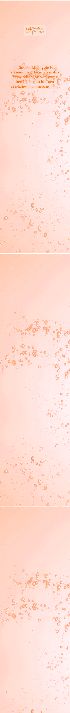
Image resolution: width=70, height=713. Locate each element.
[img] (35, 356)
